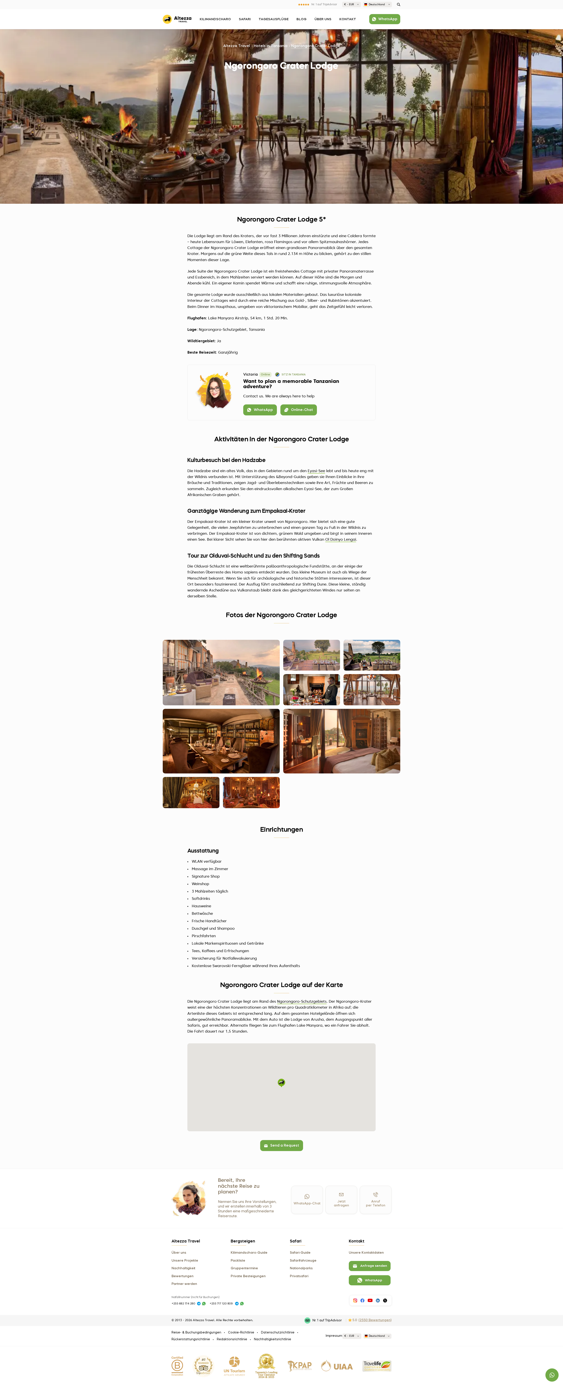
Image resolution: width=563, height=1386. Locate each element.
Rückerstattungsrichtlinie (191, 1339)
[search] (398, 4)
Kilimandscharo (215, 19)
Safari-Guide (300, 1252)
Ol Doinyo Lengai (340, 540)
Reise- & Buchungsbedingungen (196, 1332)
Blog (301, 19)
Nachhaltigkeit (183, 1268)
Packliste (238, 1260)
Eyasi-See (316, 471)
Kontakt (347, 19)
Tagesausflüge (274, 19)
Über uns (322, 19)
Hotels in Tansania (270, 46)
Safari (245, 19)
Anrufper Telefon (375, 1203)
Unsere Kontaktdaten (366, 1252)
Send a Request (284, 1146)
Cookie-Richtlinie (241, 1332)
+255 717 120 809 (221, 1303)
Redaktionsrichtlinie (232, 1339)
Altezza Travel (236, 46)
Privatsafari (299, 1276)
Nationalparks (301, 1268)
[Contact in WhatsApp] (204, 1303)
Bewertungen (183, 1276)
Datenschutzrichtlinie (277, 1332)
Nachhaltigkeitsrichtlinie (272, 1339)
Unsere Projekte (185, 1260)
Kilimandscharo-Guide (249, 1252)
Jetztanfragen (341, 1203)
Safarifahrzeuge (303, 1260)
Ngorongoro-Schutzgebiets (302, 1002)
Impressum (334, 1335)
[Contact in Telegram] (199, 1303)
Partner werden (184, 1284)
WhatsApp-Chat (307, 1203)
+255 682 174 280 (183, 1303)
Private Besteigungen (248, 1276)
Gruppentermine (244, 1268)
